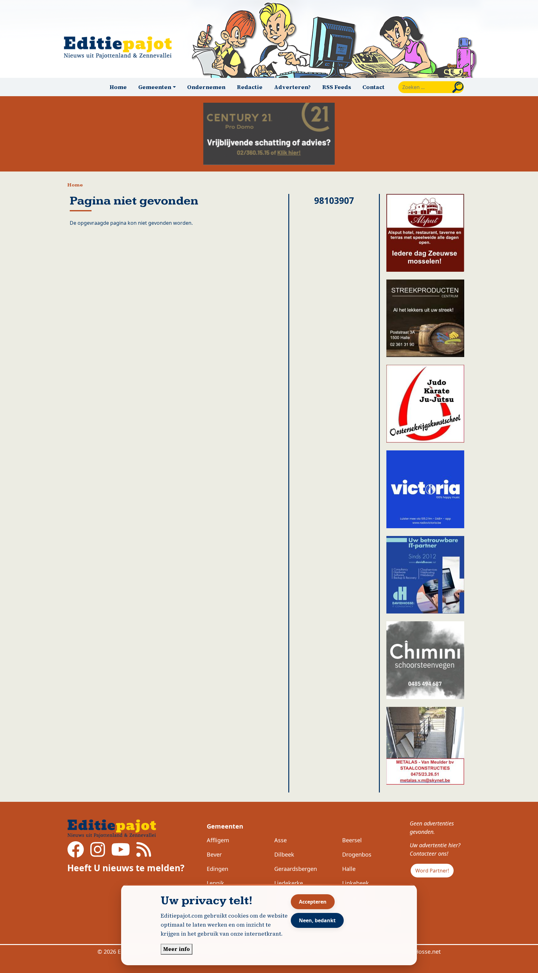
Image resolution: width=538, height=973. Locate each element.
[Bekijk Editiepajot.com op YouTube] (120, 853)
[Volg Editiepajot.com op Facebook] (75, 853)
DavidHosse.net (420, 951)
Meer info (176, 949)
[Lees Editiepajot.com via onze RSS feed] (143, 853)
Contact (373, 87)
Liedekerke (288, 883)
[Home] (120, 47)
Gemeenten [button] (154, 87)
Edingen (217, 868)
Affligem (218, 840)
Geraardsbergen (295, 868)
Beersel (352, 840)
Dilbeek (284, 854)
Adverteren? (292, 87)
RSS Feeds (336, 87)
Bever (214, 854)
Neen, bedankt (317, 920)
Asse (280, 840)
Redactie (249, 87)
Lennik (215, 883)
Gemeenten (225, 826)
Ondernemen (206, 87)
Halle (349, 868)
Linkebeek (355, 883)
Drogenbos (356, 854)
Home (118, 87)
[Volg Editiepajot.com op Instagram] (97, 853)
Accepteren (313, 901)
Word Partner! (432, 870)
